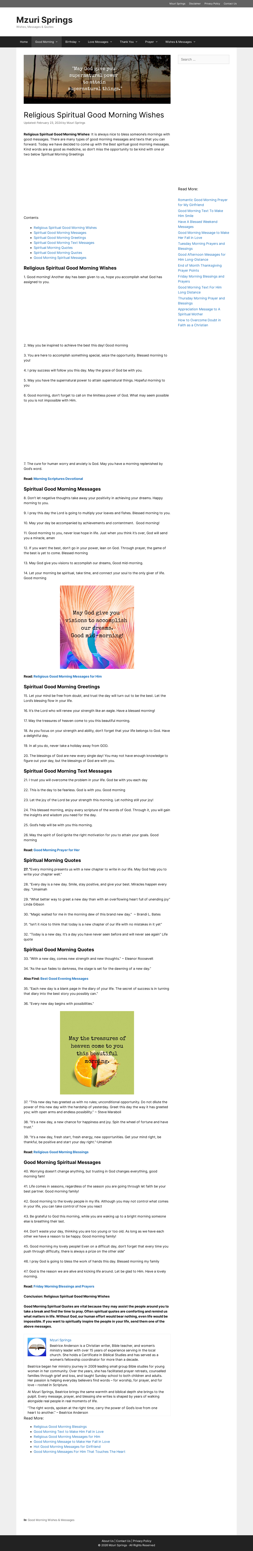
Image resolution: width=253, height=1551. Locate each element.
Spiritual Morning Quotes (53, 248)
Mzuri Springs (177, 3)
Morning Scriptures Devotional (58, 479)
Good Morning (44, 42)
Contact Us (230, 3)
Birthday (70, 42)
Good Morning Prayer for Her (57, 850)
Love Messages (98, 42)
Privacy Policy (212, 3)
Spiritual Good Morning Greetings (60, 238)
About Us (108, 1541)
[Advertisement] (97, 188)
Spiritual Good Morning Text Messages (64, 243)
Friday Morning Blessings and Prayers (64, 1286)
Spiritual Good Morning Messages (60, 233)
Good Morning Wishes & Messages (51, 1520)
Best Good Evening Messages (64, 979)
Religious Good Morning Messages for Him (68, 676)
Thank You (127, 42)
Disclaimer (195, 3)
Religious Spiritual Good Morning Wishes (65, 228)
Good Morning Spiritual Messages (60, 258)
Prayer (149, 42)
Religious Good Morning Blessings (61, 1152)
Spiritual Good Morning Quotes (58, 253)
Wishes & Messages (178, 42)
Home (24, 42)
